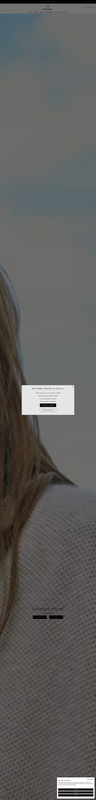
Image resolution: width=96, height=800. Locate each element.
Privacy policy (90, 779)
